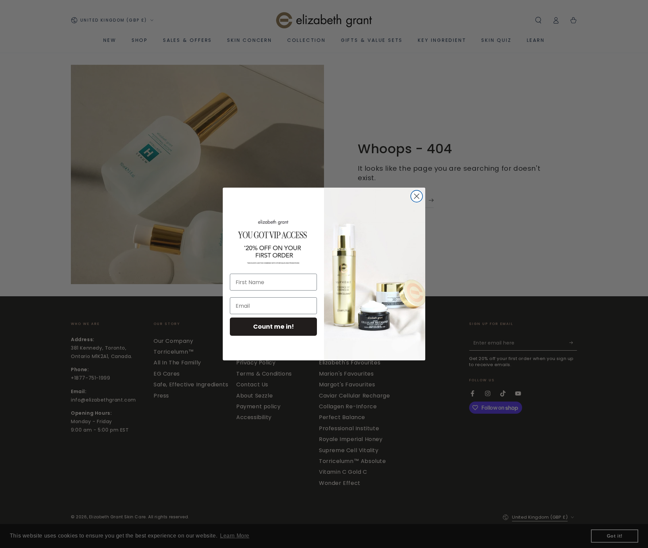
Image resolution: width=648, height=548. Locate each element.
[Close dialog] (417, 196)
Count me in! (273, 326)
